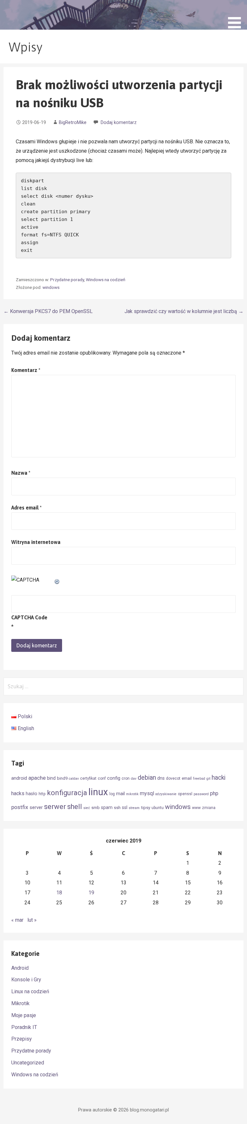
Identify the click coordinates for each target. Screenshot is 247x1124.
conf (102, 778)
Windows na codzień (105, 279)
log (112, 794)
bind (51, 778)
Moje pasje (23, 1015)
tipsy (145, 807)
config (113, 778)
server (36, 807)
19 (91, 893)
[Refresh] (57, 580)
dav (133, 778)
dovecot (173, 778)
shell (74, 807)
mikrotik (132, 794)
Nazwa (20, 473)
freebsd (199, 778)
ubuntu (157, 807)
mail (120, 793)
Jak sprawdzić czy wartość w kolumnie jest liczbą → (183, 311)
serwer (55, 807)
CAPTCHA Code (29, 617)
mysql (147, 793)
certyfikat (88, 778)
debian (147, 777)
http (42, 794)
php (214, 793)
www (196, 807)
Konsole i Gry (26, 979)
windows (50, 287)
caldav (74, 778)
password (201, 794)
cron (126, 778)
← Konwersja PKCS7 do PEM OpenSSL (48, 311)
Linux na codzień (30, 991)
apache (37, 778)
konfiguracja (67, 793)
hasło (31, 793)
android (19, 778)
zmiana (208, 807)
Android (20, 968)
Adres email (26, 507)
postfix (19, 807)
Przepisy (21, 1039)
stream (134, 808)
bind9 (62, 778)
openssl (185, 794)
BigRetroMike (73, 122)
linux (98, 791)
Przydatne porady (67, 279)
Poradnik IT (24, 1027)
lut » (32, 920)
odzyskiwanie (166, 794)
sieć (86, 808)
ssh (117, 807)
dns (161, 778)
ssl (124, 807)
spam (107, 807)
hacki (218, 777)
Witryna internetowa (35, 542)
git (208, 778)
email (187, 778)
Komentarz (25, 370)
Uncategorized (27, 1063)
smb (95, 807)
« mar (17, 920)
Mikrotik (20, 1003)
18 (59, 893)
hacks (17, 793)
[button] (236, 15)
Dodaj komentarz (119, 122)
